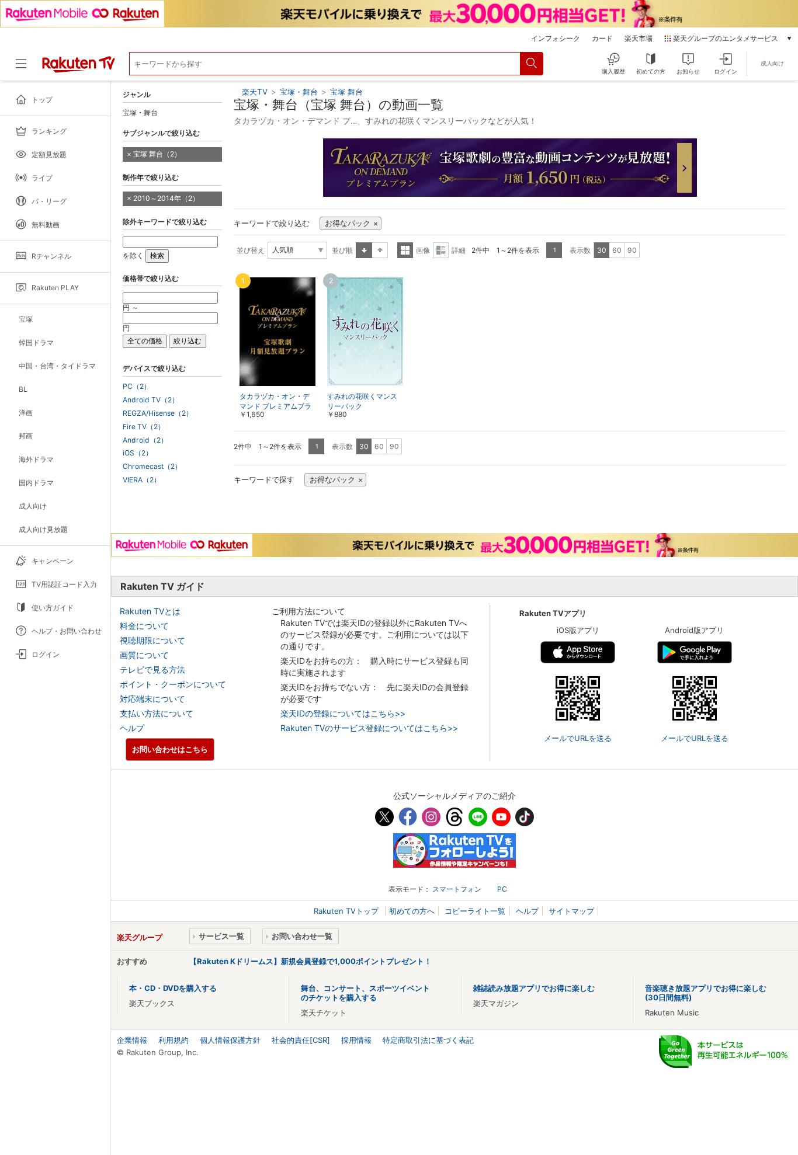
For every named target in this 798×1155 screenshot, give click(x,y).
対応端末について (152, 699)
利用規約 (173, 1040)
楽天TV (255, 91)
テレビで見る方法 (152, 669)
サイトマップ (571, 911)
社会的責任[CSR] (301, 1040)
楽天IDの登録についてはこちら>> (342, 713)
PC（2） (137, 386)
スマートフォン (456, 889)
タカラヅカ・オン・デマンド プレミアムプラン (275, 406)
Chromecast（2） (152, 466)
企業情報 (132, 1040)
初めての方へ (412, 911)
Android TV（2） (151, 400)
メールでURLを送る (578, 738)
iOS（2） (137, 453)
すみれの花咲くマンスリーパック (362, 401)
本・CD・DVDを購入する (173, 988)
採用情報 (356, 1040)
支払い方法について (156, 713)
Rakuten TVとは (150, 611)
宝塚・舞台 (299, 91)
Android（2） (145, 440)
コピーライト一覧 (475, 911)
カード (602, 38)
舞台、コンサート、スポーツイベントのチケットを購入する (365, 992)
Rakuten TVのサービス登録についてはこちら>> (369, 728)
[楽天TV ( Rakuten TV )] (78, 68)
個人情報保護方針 (230, 1040)
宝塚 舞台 (346, 91)
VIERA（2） (142, 480)
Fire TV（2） (144, 427)
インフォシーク (555, 38)
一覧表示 (405, 250)
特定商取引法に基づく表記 (428, 1040)
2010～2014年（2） (166, 198)
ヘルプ (132, 728)
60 (617, 250)
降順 (380, 250)
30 (601, 250)
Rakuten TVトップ (347, 911)
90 (632, 250)
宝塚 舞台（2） (157, 153)
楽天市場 (638, 38)
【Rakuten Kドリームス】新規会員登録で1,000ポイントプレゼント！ (310, 961)
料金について (144, 626)
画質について (144, 655)
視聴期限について (152, 640)
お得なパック (347, 223)
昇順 (364, 250)
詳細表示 (441, 250)
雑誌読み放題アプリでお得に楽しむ (534, 988)
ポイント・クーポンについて (173, 684)
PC (502, 889)
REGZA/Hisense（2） (158, 413)
